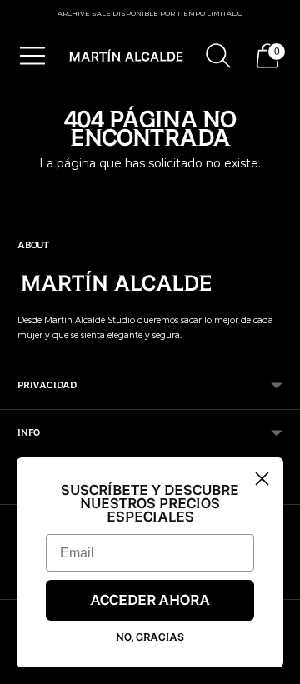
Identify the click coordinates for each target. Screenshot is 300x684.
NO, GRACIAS (150, 637)
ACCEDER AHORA (150, 601)
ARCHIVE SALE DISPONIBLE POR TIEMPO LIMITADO (150, 13)
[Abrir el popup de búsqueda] (218, 55)
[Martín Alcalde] (127, 55)
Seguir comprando (150, 191)
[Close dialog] (262, 478)
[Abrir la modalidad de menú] (32, 55)
